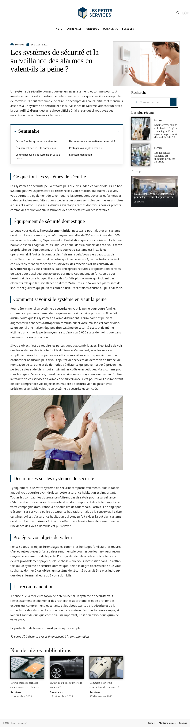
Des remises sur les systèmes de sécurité (92, 141)
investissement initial (56, 231)
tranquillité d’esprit (27, 110)
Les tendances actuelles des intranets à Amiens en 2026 (164, 157)
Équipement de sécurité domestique (36, 148)
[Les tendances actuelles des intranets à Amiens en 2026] (140, 155)
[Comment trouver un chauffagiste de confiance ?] (106, 667)
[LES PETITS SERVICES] (95, 13)
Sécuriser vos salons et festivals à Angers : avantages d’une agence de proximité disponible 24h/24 (165, 131)
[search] (177, 12)
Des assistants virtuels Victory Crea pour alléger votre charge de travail (154, 195)
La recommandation (80, 154)
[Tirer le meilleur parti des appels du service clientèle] (27, 667)
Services (15, 692)
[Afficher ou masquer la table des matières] (79, 131)
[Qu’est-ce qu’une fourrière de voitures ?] (67, 667)
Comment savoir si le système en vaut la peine (38, 156)
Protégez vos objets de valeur (85, 148)
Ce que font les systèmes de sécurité (36, 141)
